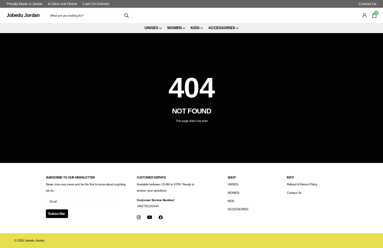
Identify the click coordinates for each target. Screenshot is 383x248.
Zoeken (127, 15)
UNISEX (233, 184)
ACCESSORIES (238, 209)
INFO (290, 177)
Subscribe (57, 214)
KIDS (231, 201)
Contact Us (294, 192)
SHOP (232, 177)
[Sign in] (364, 15)
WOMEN (233, 192)
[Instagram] (139, 217)
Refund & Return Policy (302, 184)
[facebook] (161, 217)
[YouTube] (149, 217)
